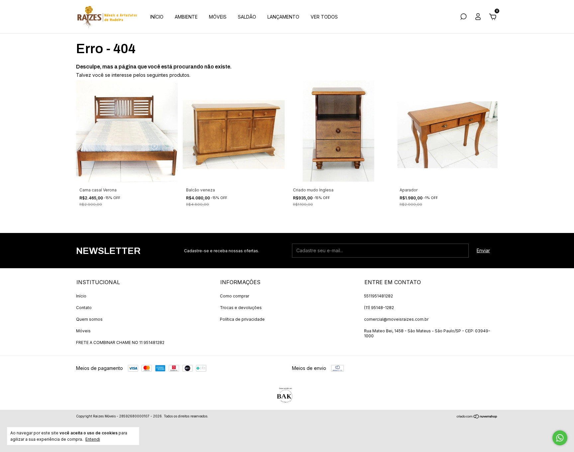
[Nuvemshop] (477, 417)
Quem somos (89, 319)
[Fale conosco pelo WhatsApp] (559, 437)
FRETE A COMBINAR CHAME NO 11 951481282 (120, 342)
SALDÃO (247, 17)
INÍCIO (156, 17)
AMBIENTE (186, 17)
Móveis (83, 330)
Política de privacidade (242, 319)
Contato (84, 307)
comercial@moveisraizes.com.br (396, 319)
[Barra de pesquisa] (463, 17)
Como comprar (234, 295)
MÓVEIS (218, 17)
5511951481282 (378, 295)
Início (81, 295)
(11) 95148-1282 (379, 307)
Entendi (92, 439)
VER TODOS (324, 17)
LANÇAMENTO (283, 17)
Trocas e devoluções (241, 307)
